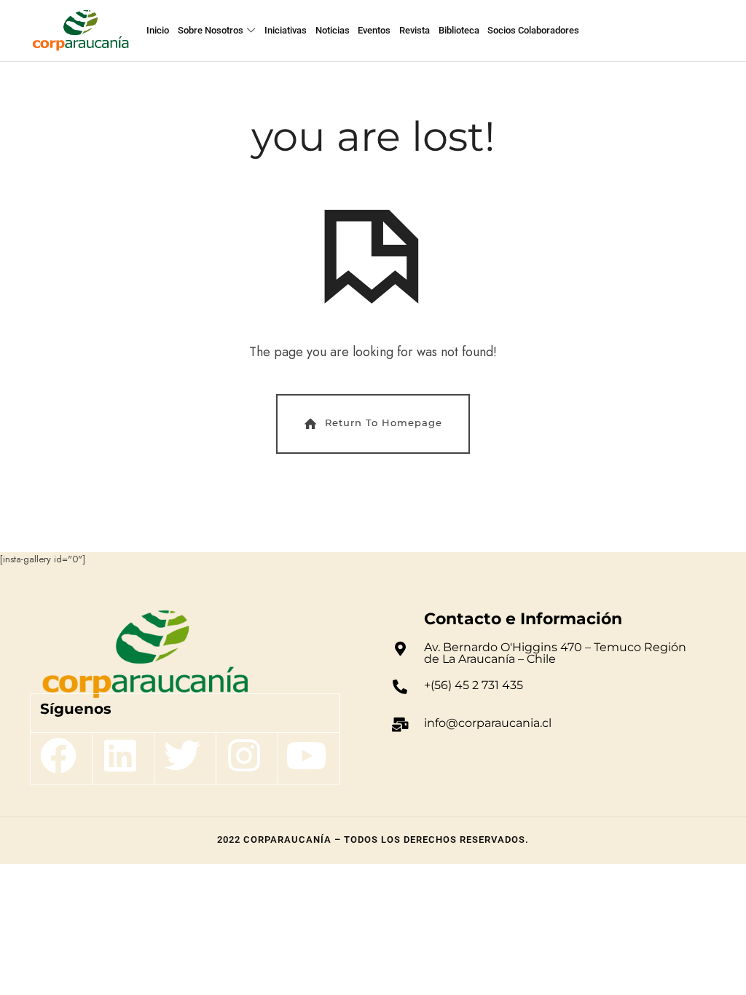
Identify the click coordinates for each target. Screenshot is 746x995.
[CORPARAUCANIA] (80, 30)
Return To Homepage (383, 422)
